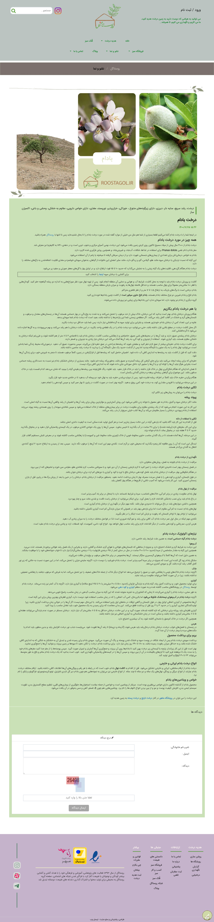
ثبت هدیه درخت (136, 876)
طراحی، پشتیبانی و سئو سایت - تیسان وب (107, 919)
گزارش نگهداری (196, 868)
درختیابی (196, 875)
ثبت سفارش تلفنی (176, 873)
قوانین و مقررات (137, 858)
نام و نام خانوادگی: (179, 747)
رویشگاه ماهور (166, 698)
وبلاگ (156, 888)
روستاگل (115, 68)
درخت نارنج (146, 698)
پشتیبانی (176, 867)
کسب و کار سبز (156, 871)
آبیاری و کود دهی (126, 587)
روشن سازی (195, 857)
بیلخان (137, 870)
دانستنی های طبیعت (156, 858)
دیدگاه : (185, 766)
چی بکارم (136, 865)
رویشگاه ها (196, 862)
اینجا (101, 275)
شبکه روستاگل (156, 883)
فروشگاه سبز (137, 51)
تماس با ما (78, 51)
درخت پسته (133, 698)
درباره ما (176, 862)
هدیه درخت (110, 41)
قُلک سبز (156, 878)
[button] (102, 41)
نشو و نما (114, 51)
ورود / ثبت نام (191, 10)
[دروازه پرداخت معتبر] (80, 855)
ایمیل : (185, 754)
